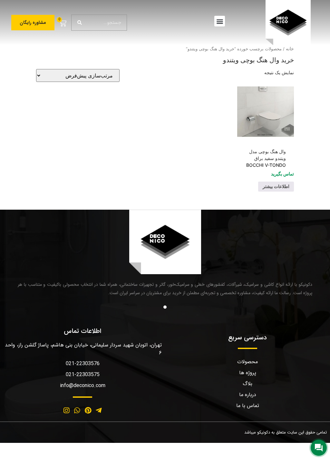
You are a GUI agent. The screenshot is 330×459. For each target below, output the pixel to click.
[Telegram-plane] (98, 410)
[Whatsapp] (77, 410)
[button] (219, 21)
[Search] (80, 22)
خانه (290, 48)
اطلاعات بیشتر (276, 186)
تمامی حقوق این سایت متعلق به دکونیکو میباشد (285, 432)
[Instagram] (66, 410)
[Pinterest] (87, 410)
